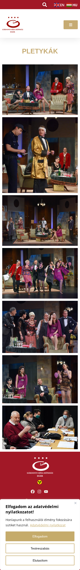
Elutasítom (40, 560)
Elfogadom (40, 536)
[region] (40, 534)
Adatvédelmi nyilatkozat (48, 525)
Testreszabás (40, 548)
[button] (44, 4)
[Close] (75, 503)
